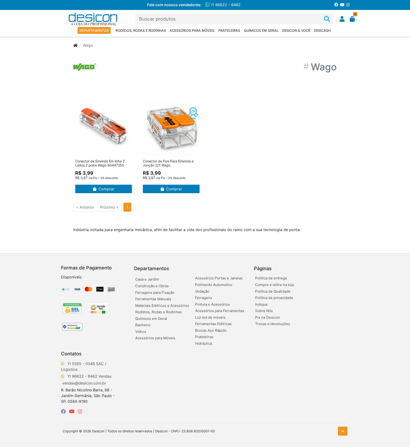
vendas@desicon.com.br (84, 383)
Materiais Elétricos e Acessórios (162, 305)
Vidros (140, 331)
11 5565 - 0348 (81, 363)
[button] (342, 19)
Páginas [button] (263, 268)
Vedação (202, 291)
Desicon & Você (296, 30)
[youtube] (72, 411)
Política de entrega (271, 278)
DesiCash (322, 30)
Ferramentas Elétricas (213, 324)
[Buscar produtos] (327, 19)
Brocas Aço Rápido (211, 330)
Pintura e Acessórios (212, 304)
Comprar (105, 189)
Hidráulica (203, 343)
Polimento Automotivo (213, 284)
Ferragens (203, 297)
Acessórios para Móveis (192, 30)
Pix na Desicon (267, 317)
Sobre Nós (264, 310)
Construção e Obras (152, 286)
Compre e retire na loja (274, 284)
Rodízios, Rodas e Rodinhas (141, 30)
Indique (261, 304)
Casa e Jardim (147, 279)
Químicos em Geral (261, 30)
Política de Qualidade (272, 291)
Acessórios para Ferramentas (219, 310)
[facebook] (64, 411)
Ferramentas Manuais (153, 299)
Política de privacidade (274, 297)
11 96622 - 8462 (225, 4)
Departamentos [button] (151, 268)
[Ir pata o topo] (342, 431)
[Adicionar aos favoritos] (81, 101)
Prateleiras (229, 30)
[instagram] (80, 411)
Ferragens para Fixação (154, 292)
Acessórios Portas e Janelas (219, 278)
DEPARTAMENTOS (94, 30)
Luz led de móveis (210, 317)
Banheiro (142, 325)
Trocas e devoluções (272, 324)
